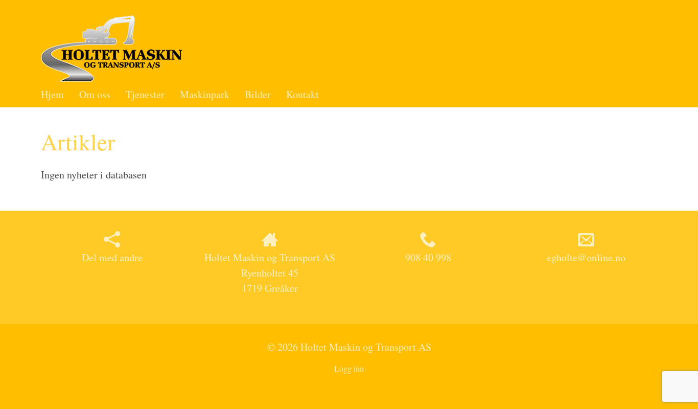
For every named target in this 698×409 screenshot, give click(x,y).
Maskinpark (204, 94)
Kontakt (302, 94)
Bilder (258, 94)
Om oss (94, 94)
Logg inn (349, 368)
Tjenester (145, 94)
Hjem (52, 94)
